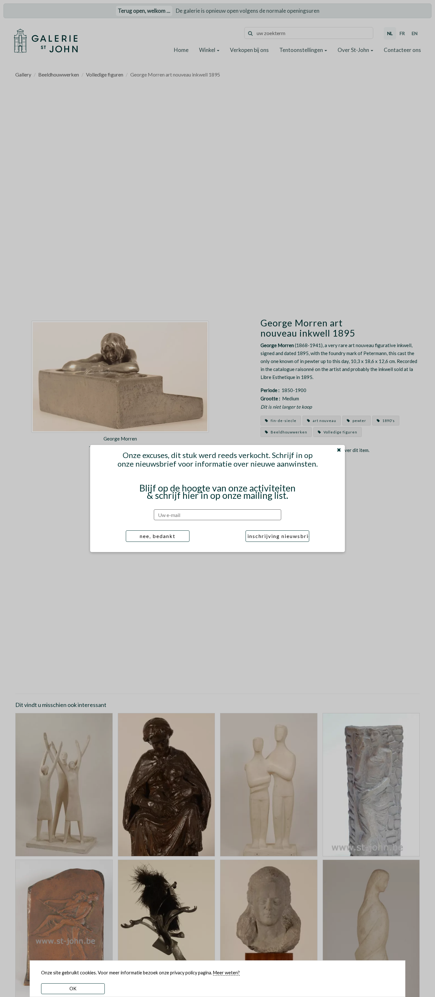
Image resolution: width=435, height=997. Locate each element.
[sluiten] (339, 450)
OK (72, 988)
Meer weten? (226, 972)
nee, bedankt (157, 536)
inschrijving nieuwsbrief (278, 536)
